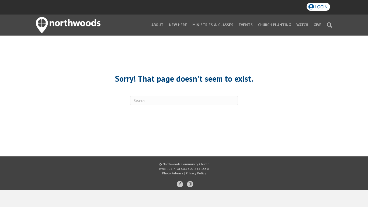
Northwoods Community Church (186, 164)
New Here (178, 24)
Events (246, 24)
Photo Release (172, 173)
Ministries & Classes (212, 24)
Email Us (165, 169)
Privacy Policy (196, 173)
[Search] (328, 25)
